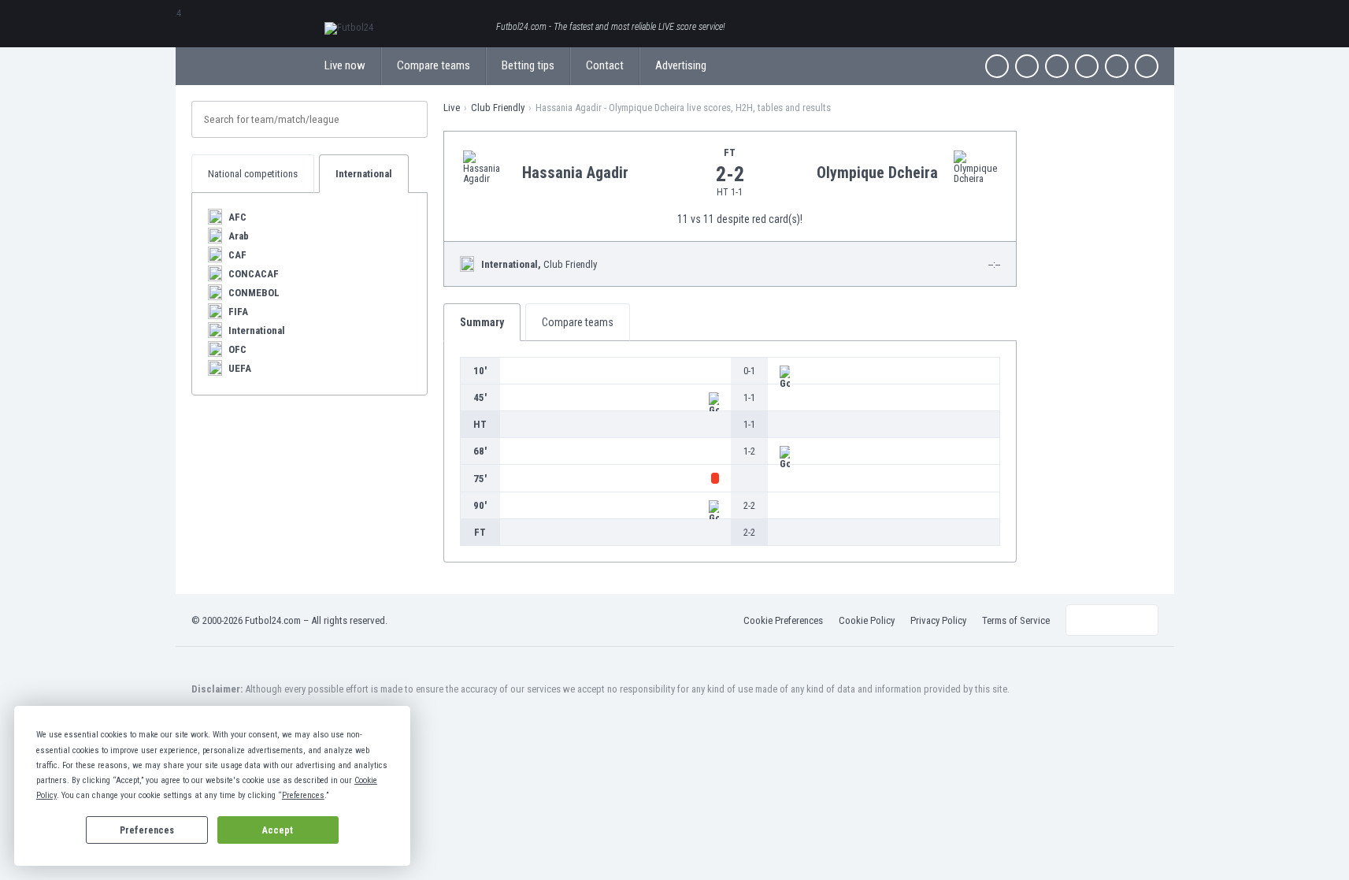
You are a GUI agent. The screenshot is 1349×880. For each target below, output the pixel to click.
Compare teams (433, 65)
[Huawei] (1146, 66)
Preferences (147, 830)
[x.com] (1027, 66)
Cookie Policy (867, 620)
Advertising (680, 65)
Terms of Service (1016, 620)
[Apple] (1087, 66)
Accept (277, 830)
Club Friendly (497, 107)
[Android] (1116, 66)
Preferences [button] (303, 795)
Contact (605, 65)
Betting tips (528, 65)
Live (451, 107)
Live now (344, 65)
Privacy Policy (938, 620)
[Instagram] (1057, 66)
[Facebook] (997, 66)
